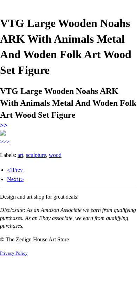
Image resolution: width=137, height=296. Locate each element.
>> (4, 125)
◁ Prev (15, 170)
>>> (4, 142)
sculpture (36, 155)
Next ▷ (15, 179)
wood (55, 155)
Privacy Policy (14, 253)
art (20, 155)
